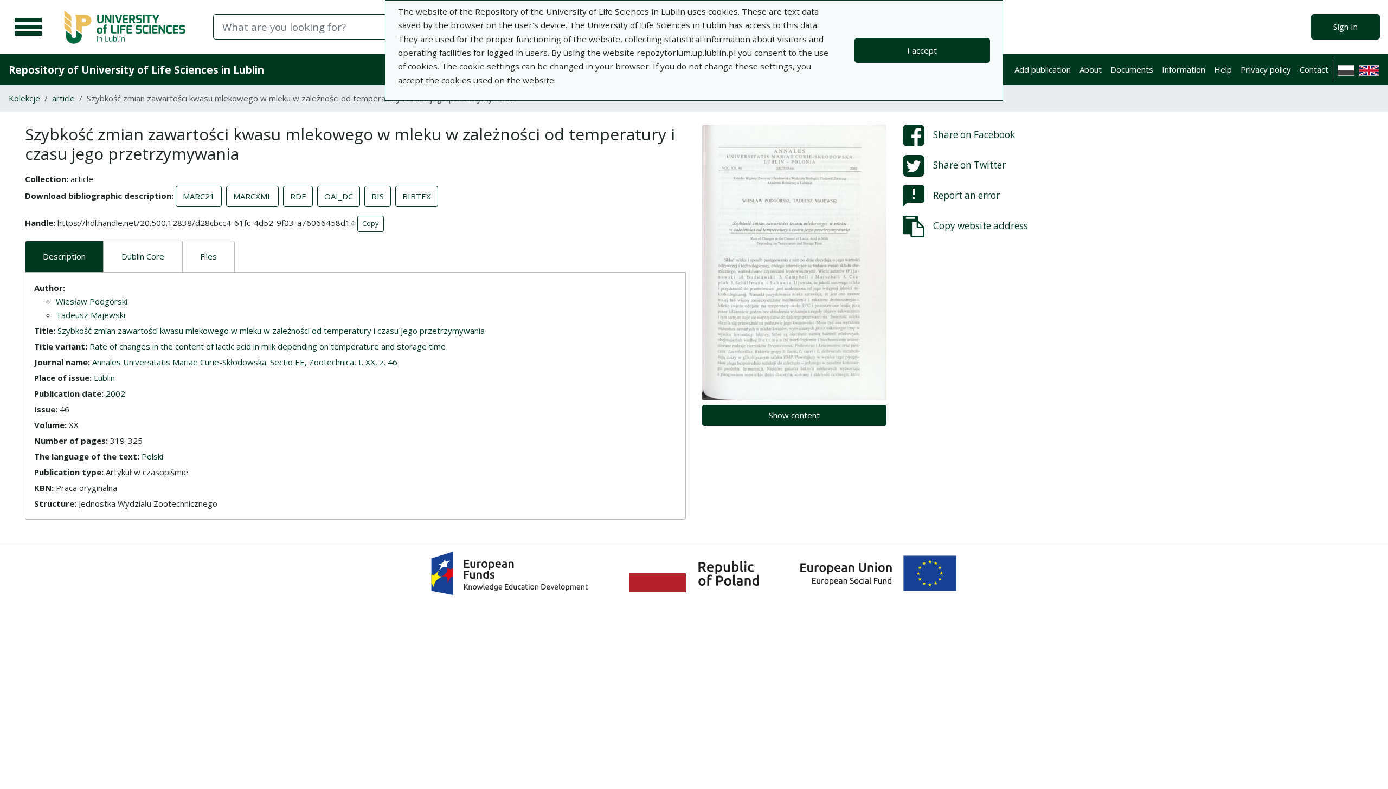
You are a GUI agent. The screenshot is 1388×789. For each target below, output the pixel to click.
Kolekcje (24, 98)
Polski (152, 456)
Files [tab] (208, 256)
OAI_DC (338, 196)
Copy (370, 223)
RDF (298, 196)
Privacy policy (1266, 69)
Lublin (104, 377)
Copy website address (980, 225)
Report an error (966, 195)
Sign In (1345, 26)
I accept (922, 50)
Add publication (1042, 69)
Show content (794, 415)
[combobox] (362, 26)
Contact (1314, 69)
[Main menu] (28, 27)
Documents (1131, 69)
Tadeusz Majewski (90, 314)
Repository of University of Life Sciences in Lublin (136, 69)
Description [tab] (64, 256)
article (63, 98)
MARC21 (199, 196)
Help (1223, 69)
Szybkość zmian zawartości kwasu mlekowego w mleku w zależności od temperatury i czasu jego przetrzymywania (271, 330)
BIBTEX (416, 196)
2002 (115, 393)
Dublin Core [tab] (142, 256)
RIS (377, 196)
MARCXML (252, 196)
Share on (974, 134)
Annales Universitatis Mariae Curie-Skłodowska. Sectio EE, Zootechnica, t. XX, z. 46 (244, 362)
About (1090, 69)
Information (1183, 69)
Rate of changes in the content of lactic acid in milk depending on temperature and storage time (267, 346)
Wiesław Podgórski (91, 301)
